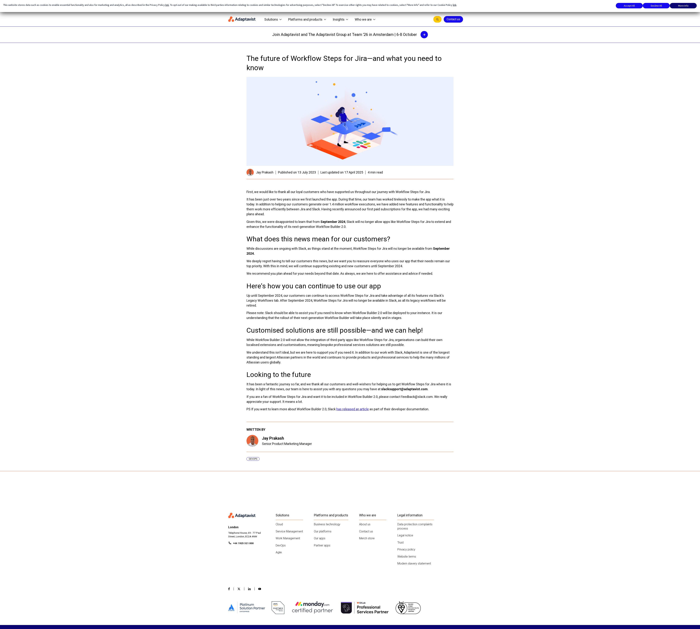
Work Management (288, 538)
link (167, 5)
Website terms (406, 556)
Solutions (271, 19)
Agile (279, 552)
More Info (683, 5)
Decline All (656, 5)
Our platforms (322, 531)
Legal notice (405, 535)
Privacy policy (406, 549)
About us (364, 524)
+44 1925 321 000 (243, 543)
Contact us (453, 19)
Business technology (327, 524)
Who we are (363, 19)
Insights (339, 19)
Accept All (629, 5)
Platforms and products (305, 19)
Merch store (367, 538)
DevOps (281, 545)
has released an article (352, 409)
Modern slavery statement (414, 563)
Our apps (319, 538)
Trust (400, 542)
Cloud (279, 524)
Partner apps (322, 545)
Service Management (289, 531)
